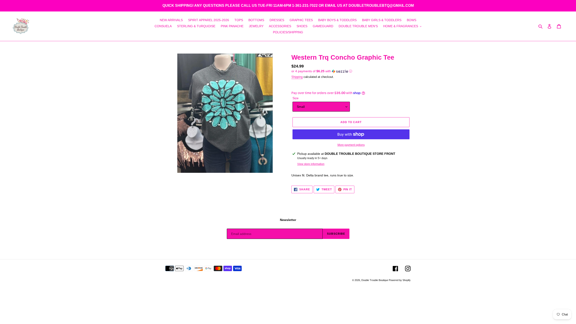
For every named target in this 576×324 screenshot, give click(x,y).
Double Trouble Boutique (375, 280)
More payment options (351, 144)
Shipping (297, 77)
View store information (310, 164)
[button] (321, 71)
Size (295, 98)
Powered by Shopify (400, 280)
